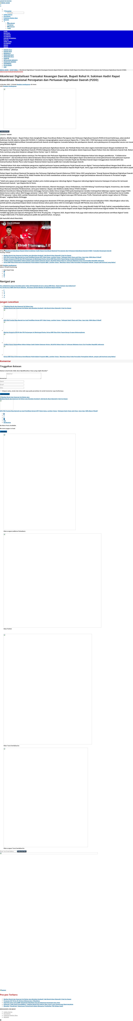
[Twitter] (4, 273)
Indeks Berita (8, 1012)
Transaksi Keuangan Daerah (102, 251)
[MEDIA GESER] (5, 3)
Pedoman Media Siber (11, 1015)
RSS (10, 28)
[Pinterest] (4, 275)
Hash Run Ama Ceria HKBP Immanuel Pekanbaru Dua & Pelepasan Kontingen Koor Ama (32, 1002)
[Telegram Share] (4, 295)
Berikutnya (7, 422)
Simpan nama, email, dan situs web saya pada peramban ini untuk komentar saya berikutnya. (33, 391)
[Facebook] (4, 272)
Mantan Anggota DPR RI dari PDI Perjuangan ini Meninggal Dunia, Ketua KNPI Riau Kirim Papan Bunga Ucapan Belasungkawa (44, 259)
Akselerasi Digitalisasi (12, 251)
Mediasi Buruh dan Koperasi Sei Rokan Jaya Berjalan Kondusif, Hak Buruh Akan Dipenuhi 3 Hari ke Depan (37, 255)
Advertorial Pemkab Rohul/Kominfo (11, 72)
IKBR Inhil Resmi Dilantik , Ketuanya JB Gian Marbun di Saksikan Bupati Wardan (30, 287)
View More (3, 431)
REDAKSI (6, 1017)
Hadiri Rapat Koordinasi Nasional (46, 251)
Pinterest (12, 26)
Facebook (12, 23)
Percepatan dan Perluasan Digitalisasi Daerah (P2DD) (75, 251)
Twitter (11, 25)
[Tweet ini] (4, 292)
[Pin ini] (4, 294)
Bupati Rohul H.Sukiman (28, 251)
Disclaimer (7, 1014)
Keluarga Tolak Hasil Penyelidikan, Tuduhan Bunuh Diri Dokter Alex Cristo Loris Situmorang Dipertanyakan (38, 1004)
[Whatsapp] (4, 297)
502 (5, 421)
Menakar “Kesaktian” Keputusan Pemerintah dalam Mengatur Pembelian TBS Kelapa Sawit (33, 1006)
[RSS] (4, 277)
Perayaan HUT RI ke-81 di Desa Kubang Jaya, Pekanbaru (22, 1001)
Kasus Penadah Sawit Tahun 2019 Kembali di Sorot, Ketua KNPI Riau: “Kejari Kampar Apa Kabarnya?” (38, 286)
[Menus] (0, 4)
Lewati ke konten (5, 1)
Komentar (3, 378)
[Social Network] (4, 21)
